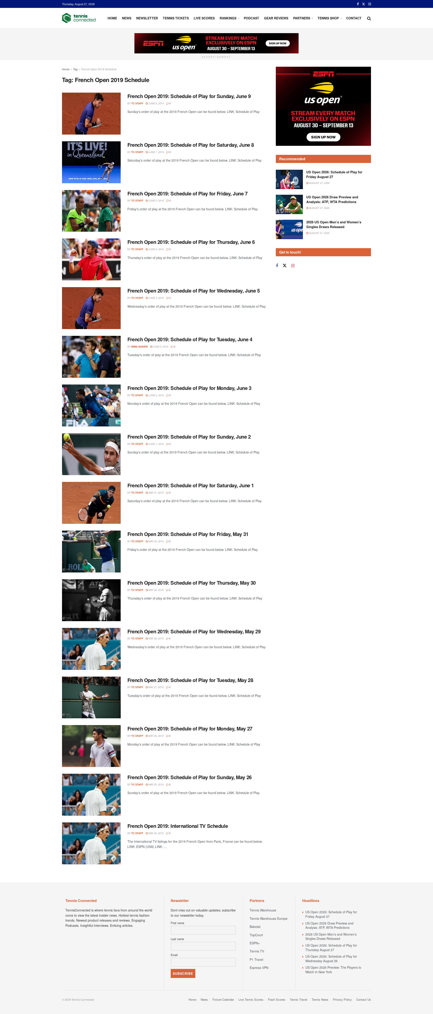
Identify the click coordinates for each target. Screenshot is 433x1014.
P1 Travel (256, 959)
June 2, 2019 (156, 395)
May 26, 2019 (156, 735)
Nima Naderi (139, 346)
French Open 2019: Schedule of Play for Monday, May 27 (189, 728)
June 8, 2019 (156, 103)
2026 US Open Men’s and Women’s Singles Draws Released (333, 224)
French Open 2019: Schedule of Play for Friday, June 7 (187, 193)
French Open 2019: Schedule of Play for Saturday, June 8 (190, 144)
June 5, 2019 (156, 249)
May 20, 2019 (156, 833)
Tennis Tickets (176, 18)
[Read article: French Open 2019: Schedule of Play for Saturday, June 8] (91, 162)
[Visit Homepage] (79, 18)
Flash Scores (276, 999)
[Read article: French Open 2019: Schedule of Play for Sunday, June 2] (91, 454)
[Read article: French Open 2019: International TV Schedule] (91, 843)
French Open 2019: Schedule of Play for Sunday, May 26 (189, 777)
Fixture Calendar (223, 999)
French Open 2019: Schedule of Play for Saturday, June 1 (190, 485)
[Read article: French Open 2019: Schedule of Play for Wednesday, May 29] (91, 649)
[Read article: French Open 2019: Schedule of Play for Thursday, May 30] (91, 600)
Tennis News (320, 999)
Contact (354, 18)
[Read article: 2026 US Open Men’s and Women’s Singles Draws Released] (289, 229)
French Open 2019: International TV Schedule (177, 825)
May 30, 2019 (156, 541)
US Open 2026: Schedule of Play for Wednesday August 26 (331, 958)
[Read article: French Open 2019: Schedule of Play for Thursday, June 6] (91, 259)
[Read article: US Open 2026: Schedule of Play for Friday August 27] (289, 179)
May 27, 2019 (156, 687)
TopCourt (256, 935)
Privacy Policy (342, 999)
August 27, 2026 (318, 183)
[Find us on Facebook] (358, 4)
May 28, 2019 (156, 638)
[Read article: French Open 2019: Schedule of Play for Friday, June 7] (91, 211)
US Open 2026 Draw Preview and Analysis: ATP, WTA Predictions (332, 199)
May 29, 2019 (156, 590)
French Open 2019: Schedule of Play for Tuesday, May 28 (190, 680)
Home (112, 18)
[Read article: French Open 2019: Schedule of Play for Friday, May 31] (91, 551)
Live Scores (204, 18)
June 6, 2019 (156, 200)
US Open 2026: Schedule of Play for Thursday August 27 (331, 947)
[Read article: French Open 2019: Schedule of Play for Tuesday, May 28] (91, 698)
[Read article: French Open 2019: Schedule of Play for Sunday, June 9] (91, 114)
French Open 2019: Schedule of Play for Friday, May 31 (188, 534)
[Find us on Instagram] (369, 4)
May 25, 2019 (156, 784)
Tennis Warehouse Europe (269, 918)
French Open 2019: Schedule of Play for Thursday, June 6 (191, 241)
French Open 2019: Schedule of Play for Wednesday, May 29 (193, 631)
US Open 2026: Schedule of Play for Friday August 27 (334, 174)
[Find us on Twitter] (363, 4)
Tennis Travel (298, 999)
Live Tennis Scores (250, 999)
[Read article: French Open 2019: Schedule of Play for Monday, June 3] (91, 405)
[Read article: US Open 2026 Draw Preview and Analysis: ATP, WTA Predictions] (289, 204)
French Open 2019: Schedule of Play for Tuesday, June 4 (189, 339)
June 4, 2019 (156, 298)
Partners (301, 18)
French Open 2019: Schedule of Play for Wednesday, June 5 (193, 290)
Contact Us (363, 999)
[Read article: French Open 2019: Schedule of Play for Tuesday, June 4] (91, 357)
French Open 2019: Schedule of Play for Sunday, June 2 (189, 436)
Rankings (228, 18)
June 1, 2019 (156, 444)
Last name (177, 939)
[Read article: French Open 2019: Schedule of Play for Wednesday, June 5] (91, 308)
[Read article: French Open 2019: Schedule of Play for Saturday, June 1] (91, 503)
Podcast (251, 18)
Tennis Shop (328, 18)
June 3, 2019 (160, 346)
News (126, 18)
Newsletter (147, 18)
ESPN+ (255, 943)
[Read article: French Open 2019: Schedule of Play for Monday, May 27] (91, 746)
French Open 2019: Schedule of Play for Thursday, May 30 (191, 582)
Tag (75, 69)
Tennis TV (257, 951)
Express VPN (259, 967)
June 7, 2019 (156, 152)
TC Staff (137, 103)
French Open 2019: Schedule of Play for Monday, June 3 (189, 387)
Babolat (255, 926)
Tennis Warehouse (263, 910)
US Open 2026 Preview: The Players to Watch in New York (333, 969)
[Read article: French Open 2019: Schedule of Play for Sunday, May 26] (91, 795)
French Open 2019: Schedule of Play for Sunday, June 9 (189, 96)
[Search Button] (369, 18)
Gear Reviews (276, 18)
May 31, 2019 (156, 492)
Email (174, 955)
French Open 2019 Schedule (99, 69)
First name (177, 923)
